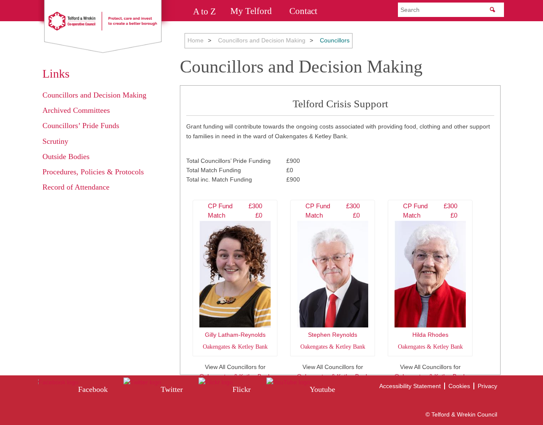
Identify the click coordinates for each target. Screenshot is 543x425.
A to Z (204, 11)
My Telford (251, 11)
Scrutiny (55, 141)
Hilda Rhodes (430, 276)
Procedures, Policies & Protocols (93, 172)
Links (56, 73)
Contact (303, 11)
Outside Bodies (66, 156)
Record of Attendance (75, 187)
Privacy (487, 386)
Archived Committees (76, 110)
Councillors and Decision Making (261, 40)
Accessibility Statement (410, 386)
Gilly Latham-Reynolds (235, 276)
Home (196, 40)
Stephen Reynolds (332, 276)
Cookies (459, 386)
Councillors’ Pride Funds (80, 125)
